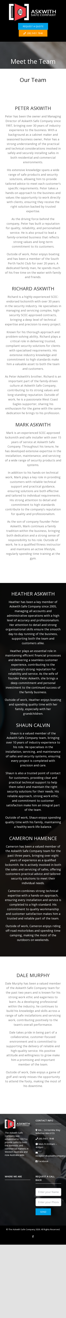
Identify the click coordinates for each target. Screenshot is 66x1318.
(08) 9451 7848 (46, 1138)
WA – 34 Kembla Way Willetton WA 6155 (48, 1132)
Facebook (43, 1161)
